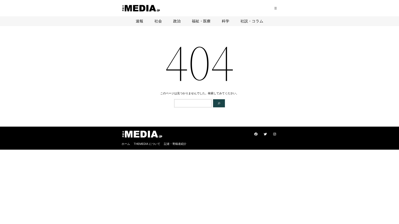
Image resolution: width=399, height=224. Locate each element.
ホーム (126, 143)
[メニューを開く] (275, 8)
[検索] (219, 103)
